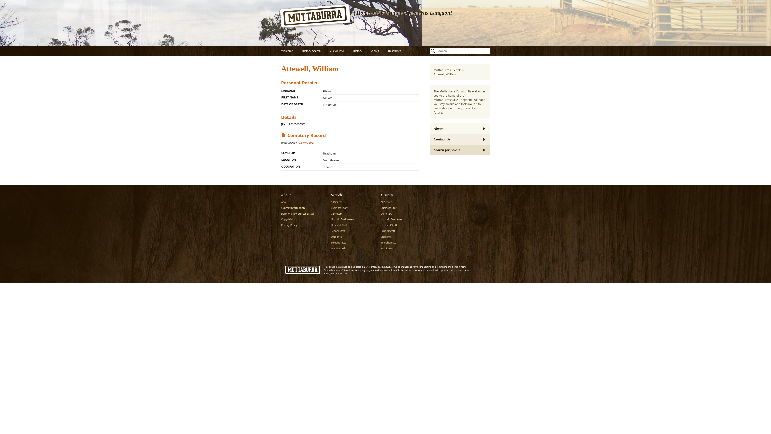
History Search (311, 51)
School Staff (338, 231)
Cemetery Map (306, 143)
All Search (336, 202)
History (357, 51)
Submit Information (293, 208)
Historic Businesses (342, 219)
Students (336, 236)
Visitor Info (336, 51)
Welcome (287, 51)
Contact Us (442, 139)
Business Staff (339, 208)
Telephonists (338, 242)
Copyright (287, 219)
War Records (338, 248)
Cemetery (337, 213)
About (375, 51)
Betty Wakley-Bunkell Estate (297, 213)
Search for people (447, 150)
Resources (394, 51)
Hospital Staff (339, 225)
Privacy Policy (289, 225)
